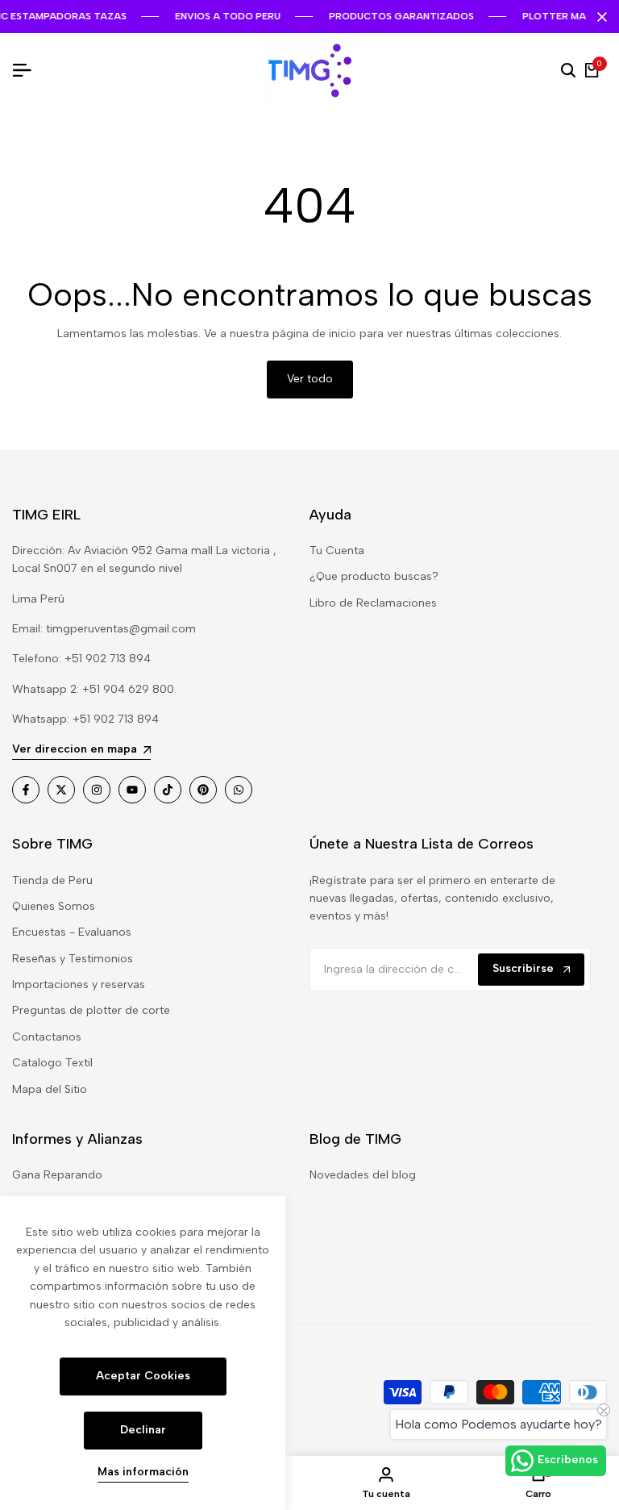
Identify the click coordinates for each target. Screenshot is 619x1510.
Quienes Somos (53, 906)
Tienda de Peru (52, 880)
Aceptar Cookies (143, 1376)
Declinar (143, 1430)
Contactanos (46, 1037)
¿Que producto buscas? (374, 576)
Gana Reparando (57, 1175)
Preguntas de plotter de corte (91, 1010)
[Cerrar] (599, 17)
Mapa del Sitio (49, 1089)
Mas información (143, 1472)
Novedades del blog (363, 1175)
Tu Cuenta (337, 550)
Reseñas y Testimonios (72, 959)
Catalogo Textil (52, 1063)
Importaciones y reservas (78, 984)
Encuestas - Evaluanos (71, 932)
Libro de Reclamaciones (373, 603)
